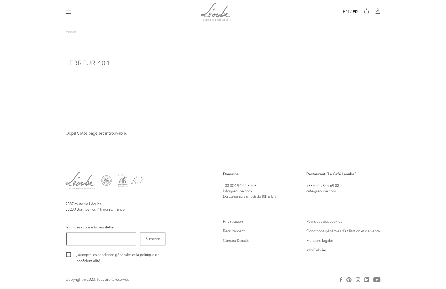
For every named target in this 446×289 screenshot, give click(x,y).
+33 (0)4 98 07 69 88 (322, 186)
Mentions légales (319, 241)
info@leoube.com (237, 191)
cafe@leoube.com (321, 191)
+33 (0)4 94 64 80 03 (240, 186)
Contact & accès (236, 241)
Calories (319, 250)
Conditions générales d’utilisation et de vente (343, 231)
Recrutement (234, 231)
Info (309, 250)
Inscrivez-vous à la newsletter (90, 227)
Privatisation (233, 222)
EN (346, 12)
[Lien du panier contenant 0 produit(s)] (366, 11)
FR (355, 12)
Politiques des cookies (324, 222)
